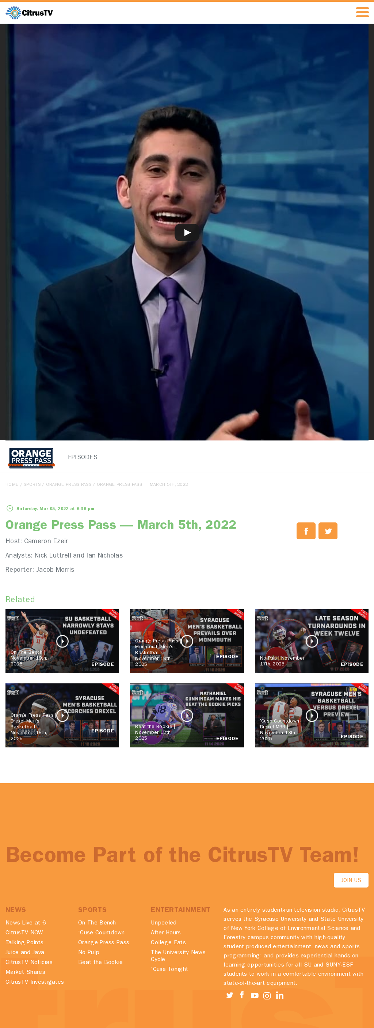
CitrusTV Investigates (34, 983)
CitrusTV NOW (24, 933)
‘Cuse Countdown (101, 933)
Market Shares (25, 973)
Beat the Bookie (100, 963)
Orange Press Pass (68, 485)
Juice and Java (24, 953)
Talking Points (24, 943)
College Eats (168, 943)
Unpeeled (163, 923)
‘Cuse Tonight (169, 970)
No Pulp (88, 953)
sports (32, 485)
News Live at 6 (25, 923)
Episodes (78, 458)
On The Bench (97, 923)
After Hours (166, 933)
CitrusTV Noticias (29, 963)
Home (11, 485)
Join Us (351, 881)
